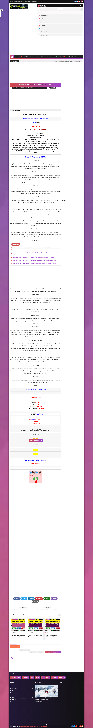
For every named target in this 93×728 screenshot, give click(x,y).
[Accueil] (12, 56)
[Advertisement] (60, 45)
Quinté (16, 57)
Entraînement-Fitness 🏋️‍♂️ (40, 57)
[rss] (82, 726)
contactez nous (34, 1)
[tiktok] (78, 726)
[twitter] (77, 1)
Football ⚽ (26, 57)
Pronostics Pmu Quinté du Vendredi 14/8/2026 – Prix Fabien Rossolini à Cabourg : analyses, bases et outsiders (33, 257)
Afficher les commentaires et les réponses (53, 652)
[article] (47, 609)
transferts (32, 57)
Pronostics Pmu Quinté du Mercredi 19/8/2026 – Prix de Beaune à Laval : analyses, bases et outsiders (32, 247)
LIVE (33, 677)
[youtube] (79, 1)
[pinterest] (80, 726)
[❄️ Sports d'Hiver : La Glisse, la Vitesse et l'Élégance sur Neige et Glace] (46, 691)
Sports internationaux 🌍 (52, 57)
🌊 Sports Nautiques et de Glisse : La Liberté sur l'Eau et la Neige (73, 61)
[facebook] (75, 1)
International (26, 677)
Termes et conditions (27, 1)
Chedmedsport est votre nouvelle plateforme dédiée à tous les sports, (34, 726)
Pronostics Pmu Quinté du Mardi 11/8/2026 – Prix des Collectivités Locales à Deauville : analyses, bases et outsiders (34, 263)
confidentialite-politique (18, 1)
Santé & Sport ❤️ (62, 57)
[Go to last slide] (58, 615)
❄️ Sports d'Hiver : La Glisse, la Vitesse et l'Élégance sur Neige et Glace (44, 61)
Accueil (11, 1)
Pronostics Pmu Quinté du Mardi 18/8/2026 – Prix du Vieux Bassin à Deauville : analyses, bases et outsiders (33, 250)
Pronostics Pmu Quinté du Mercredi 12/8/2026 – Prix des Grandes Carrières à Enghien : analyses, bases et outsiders (34, 260)
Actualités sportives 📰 (71, 57)
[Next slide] (60, 615)
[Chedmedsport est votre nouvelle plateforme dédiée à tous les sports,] (19, 6)
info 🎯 (20, 57)
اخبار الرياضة (62, 677)
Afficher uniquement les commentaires (37, 652)
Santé (38, 677)
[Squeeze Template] (11, 726)
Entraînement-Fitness (16, 677)
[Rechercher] (82, 1)
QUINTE (32, 87)
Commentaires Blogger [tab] (15, 647)
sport (48, 677)
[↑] (46, 725)
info (43, 677)
